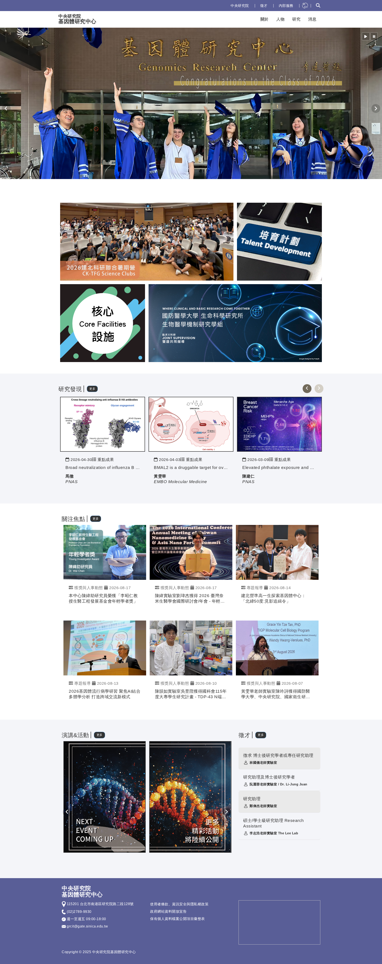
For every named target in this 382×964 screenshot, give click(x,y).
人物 (280, 19)
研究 (296, 19)
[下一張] (319, 388)
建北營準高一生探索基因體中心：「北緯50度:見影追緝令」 (273, 598)
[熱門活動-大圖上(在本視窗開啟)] (146, 241)
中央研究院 (240, 6)
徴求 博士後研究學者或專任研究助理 (278, 755)
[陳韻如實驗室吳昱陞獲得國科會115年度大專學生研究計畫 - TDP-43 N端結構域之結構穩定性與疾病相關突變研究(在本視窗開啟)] (191, 648)
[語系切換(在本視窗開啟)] (305, 5)
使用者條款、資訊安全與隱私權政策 (179, 904)
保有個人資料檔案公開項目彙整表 (177, 919)
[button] (366, 36)
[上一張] (307, 388)
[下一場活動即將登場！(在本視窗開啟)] (104, 797)
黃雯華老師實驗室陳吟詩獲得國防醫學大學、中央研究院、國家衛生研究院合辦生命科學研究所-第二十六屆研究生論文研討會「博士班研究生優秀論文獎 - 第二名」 (276, 694)
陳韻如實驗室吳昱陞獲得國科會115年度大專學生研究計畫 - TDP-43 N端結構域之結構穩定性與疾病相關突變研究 (191, 694)
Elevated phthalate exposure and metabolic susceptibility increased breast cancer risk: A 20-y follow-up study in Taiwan (279, 467)
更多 (92, 388)
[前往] (103, 424)
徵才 (263, 6)
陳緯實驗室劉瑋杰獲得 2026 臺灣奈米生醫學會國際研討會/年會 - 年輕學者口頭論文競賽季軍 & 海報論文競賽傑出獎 (190, 598)
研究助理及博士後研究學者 (269, 777)
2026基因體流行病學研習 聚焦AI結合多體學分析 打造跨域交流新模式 (104, 694)
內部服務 (286, 6)
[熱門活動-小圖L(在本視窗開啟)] (102, 323)
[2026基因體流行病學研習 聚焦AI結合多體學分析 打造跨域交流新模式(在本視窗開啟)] (104, 648)
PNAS (71, 481)
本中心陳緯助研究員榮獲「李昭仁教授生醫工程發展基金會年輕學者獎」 (103, 598)
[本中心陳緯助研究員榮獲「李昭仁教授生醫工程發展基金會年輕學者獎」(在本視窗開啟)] (104, 552)
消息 (312, 19)
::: (222, 6)
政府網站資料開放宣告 (168, 911)
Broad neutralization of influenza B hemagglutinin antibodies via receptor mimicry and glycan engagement (102, 467)
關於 (264, 19)
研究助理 (251, 798)
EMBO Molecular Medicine (180, 481)
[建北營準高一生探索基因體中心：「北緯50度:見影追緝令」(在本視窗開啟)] (277, 552)
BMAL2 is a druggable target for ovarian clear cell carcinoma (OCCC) (191, 467)
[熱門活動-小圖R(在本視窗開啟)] (279, 241)
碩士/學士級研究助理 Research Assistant (273, 823)
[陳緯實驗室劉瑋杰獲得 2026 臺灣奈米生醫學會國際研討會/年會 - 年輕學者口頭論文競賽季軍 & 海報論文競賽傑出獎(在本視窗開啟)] (191, 552)
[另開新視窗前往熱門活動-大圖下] (235, 323)
